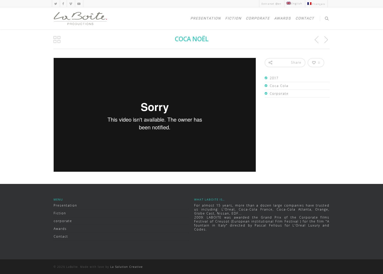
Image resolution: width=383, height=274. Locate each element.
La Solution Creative (126, 267)
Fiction (233, 18)
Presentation (205, 18)
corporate (258, 18)
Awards (282, 18)
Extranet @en (271, 3)
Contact (304, 18)
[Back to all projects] (57, 39)
